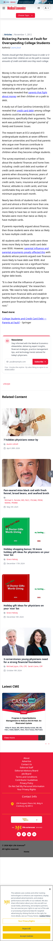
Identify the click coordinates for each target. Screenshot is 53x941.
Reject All (26, 928)
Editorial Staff (26, 767)
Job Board (26, 773)
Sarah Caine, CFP (35, 666)
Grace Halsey (12, 559)
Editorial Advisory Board (26, 770)
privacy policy (9, 369)
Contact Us (26, 764)
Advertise (26, 761)
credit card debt (25, 110)
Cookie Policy (44, 916)
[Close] (50, 889)
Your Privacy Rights (26, 789)
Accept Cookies (26, 936)
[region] (26, 913)
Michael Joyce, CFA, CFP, (17, 666)
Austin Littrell (12, 444)
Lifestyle (6, 384)
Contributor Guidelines (26, 780)
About (26, 758)
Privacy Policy (26, 783)
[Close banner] (49, 3)
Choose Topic (23, 15)
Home (26, 851)
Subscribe (39, 361)
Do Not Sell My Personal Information (26, 786)
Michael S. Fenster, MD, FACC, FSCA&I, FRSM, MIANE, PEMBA (24, 501)
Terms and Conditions (26, 776)
